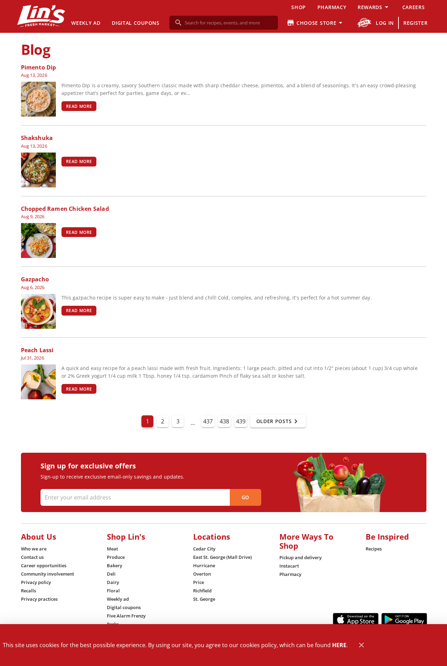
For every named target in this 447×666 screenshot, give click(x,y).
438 (224, 421)
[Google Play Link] (404, 619)
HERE (339, 645)
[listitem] (33, 549)
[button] (374, 7)
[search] (229, 22)
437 (208, 421)
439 (241, 421)
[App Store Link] (356, 619)
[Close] (361, 645)
